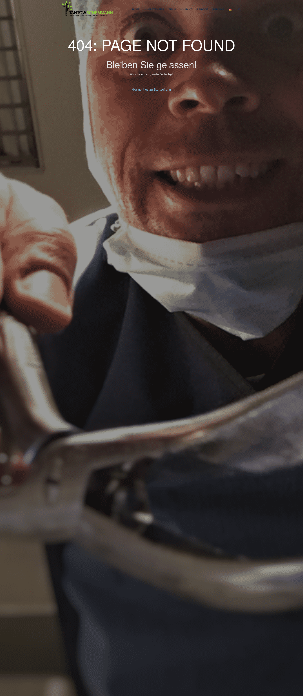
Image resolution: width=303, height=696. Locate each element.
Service (202, 9)
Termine (218, 9)
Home (136, 9)
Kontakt (186, 9)
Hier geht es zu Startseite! (150, 89)
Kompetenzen (154, 9)
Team (172, 9)
